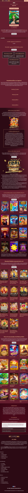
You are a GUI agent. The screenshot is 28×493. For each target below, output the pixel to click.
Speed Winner (2, 400)
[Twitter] (13, 486)
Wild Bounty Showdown (12, 386)
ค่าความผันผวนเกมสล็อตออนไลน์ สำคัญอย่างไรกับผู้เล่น (13, 331)
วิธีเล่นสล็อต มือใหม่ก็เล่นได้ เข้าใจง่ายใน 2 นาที (4, 282)
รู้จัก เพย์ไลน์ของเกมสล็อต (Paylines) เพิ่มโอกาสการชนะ (4, 315)
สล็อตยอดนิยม (13, 253)
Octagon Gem (12, 252)
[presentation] (5, 206)
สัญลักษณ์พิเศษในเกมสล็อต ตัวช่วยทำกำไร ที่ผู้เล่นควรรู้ (24, 315)
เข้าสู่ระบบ (26, 0)
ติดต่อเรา (2, 480)
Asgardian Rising (23, 356)
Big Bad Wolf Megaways (21, 212)
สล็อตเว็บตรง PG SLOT (4, 456)
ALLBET (2, 465)
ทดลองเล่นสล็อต (3, 458)
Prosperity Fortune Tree (3, 386)
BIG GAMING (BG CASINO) (5, 471)
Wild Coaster (22, 385)
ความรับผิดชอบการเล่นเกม (5, 483)
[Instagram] (14, 486)
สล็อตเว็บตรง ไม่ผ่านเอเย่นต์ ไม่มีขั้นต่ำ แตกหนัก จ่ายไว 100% (14, 282)
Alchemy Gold (12, 371)
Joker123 (14, 2)
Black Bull (2, 225)
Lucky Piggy (12, 400)
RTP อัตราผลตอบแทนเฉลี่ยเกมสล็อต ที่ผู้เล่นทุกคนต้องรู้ (14, 298)
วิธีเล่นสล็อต (14, 267)
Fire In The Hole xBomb (12, 239)
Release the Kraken (13, 225)
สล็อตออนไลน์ (15, 133)
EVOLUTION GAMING (4, 469)
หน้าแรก (11, 4)
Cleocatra (20, 225)
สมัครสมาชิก (14, 49)
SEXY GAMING (3, 464)
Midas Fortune (3, 356)
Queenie (2, 238)
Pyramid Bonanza (22, 238)
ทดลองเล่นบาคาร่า (3, 455)
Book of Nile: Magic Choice (22, 252)
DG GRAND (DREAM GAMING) (5, 467)
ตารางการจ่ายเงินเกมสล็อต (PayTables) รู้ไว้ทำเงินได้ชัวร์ (24, 298)
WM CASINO (3, 470)
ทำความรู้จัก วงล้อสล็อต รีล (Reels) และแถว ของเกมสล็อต (23, 282)
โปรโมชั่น (2, 479)
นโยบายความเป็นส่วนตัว (4, 482)
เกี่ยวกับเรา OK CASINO (4, 477)
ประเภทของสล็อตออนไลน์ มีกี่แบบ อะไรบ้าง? (3, 298)
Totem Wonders (23, 371)
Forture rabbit (12, 356)
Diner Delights (3, 371)
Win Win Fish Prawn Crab (23, 401)
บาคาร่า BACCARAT (4, 454)
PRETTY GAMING (3, 468)
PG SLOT (14, 342)
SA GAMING (3, 463)
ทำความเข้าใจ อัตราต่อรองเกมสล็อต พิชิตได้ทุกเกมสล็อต (4, 331)
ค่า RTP (10, 55)
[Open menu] (0, 0)
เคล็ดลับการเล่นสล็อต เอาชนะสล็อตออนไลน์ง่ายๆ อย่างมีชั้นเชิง (14, 315)
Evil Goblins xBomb (4, 252)
